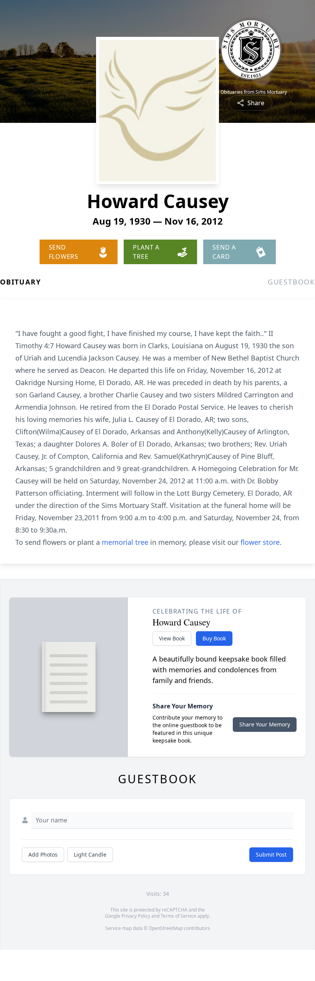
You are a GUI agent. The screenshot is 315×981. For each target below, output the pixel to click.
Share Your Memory (264, 724)
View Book (172, 638)
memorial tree (125, 542)
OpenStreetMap (166, 928)
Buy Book (214, 638)
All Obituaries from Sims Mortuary (250, 92)
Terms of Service (178, 916)
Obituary (20, 281)
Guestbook (291, 281)
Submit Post (271, 854)
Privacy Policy (135, 916)
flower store (260, 542)
